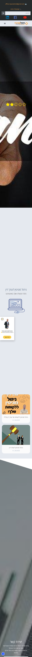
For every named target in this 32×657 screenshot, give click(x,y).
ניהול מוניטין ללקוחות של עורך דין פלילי (16, 417)
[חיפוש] (3, 13)
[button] (5, 23)
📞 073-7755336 (16, 9)
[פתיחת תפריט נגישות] (3, 653)
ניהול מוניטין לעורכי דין (16, 448)
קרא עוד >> (16, 420)
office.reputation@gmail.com (15, 4)
